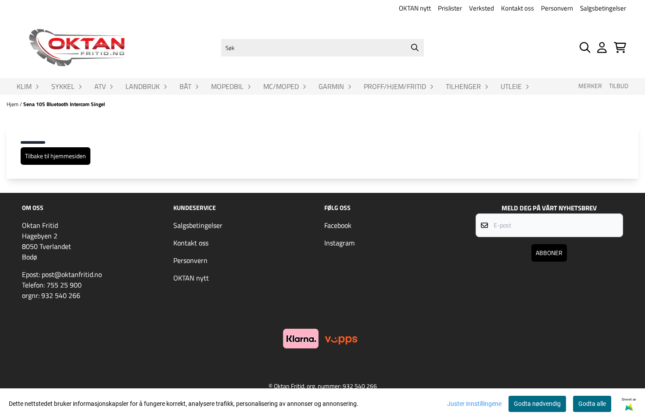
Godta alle (592, 403)
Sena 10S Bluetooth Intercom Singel (64, 104)
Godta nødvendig (537, 403)
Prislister (450, 8)
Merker (590, 86)
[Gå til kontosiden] (602, 48)
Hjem (13, 104)
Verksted (481, 8)
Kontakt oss (517, 8)
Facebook (337, 225)
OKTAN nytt (415, 8)
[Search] (415, 48)
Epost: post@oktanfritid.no (62, 274)
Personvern (557, 8)
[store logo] (76, 47)
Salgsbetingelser (603, 8)
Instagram (339, 243)
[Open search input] (585, 47)
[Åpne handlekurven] (620, 48)
